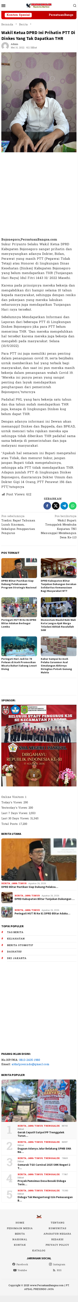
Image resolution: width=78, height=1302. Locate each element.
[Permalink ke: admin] (5, 45)
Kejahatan (16, 938)
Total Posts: (10, 824)
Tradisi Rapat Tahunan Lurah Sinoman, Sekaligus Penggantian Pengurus (18, 525)
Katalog (38, 1250)
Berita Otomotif (20, 945)
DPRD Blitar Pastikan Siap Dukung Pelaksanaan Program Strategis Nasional (18, 584)
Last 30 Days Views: (15, 818)
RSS (59, 1270)
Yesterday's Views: (15, 807)
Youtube (22, 1270)
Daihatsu (14, 951)
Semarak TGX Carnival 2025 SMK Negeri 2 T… (44, 1166)
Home (19, 1222)
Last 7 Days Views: (15, 813)
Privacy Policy (57, 1245)
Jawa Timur (18, 883)
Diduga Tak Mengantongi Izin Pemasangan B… (45, 1198)
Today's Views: (12, 802)
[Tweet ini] (55, 506)
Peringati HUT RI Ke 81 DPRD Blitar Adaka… (42, 913)
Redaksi (57, 1239)
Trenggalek (52, 1126)
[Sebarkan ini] (47, 506)
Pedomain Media (20, 1228)
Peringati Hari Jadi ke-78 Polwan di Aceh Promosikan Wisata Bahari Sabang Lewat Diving (19, 664)
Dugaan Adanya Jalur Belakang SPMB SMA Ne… (44, 1150)
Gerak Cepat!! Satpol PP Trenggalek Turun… (41, 1134)
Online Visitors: (13, 797)
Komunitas (57, 1228)
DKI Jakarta (16, 958)
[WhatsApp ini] (72, 506)
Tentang (57, 1222)
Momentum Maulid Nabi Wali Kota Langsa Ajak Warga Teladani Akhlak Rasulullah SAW (58, 625)
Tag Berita (15, 932)
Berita (5, 883)
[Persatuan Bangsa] (39, 5)
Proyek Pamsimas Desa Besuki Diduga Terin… (42, 1182)
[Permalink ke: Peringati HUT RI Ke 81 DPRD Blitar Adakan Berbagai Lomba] (19, 607)
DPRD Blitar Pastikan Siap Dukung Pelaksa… (29, 887)
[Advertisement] (39, 195)
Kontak (20, 1245)
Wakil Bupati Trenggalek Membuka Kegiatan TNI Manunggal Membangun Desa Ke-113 (58, 527)
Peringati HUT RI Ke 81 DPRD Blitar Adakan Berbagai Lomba (18, 623)
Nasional (19, 1239)
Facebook (22, 1264)
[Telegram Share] (64, 506)
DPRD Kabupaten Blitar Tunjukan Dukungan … (45, 899)
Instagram (59, 1264)
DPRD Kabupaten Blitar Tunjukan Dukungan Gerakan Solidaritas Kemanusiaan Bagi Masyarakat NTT (58, 586)
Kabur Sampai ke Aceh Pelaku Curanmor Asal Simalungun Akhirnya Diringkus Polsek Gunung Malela (56, 665)
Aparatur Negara (57, 1234)
